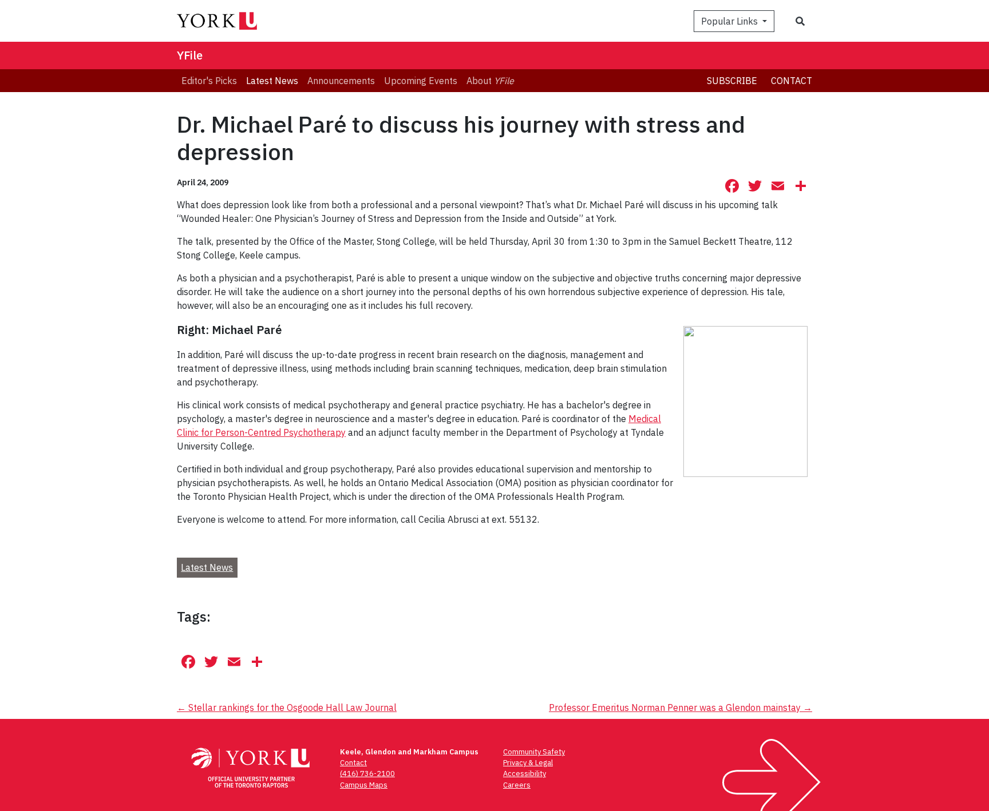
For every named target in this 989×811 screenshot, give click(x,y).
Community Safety (534, 752)
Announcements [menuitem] (341, 80)
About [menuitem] (490, 80)
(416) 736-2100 (367, 773)
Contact (791, 80)
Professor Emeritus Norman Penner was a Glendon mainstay (680, 707)
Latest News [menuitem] (272, 80)
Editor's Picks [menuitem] (209, 80)
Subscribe (732, 80)
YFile (190, 55)
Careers (517, 785)
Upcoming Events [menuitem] (420, 80)
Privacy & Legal (528, 763)
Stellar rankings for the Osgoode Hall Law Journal (287, 707)
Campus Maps (363, 785)
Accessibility (524, 773)
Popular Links (730, 21)
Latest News (207, 567)
